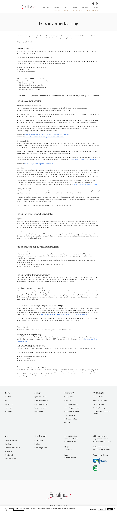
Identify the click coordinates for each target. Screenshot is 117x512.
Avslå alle (101, 509)
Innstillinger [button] (93, 509)
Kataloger (8, 444)
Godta (109, 509)
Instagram (96, 450)
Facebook (106, 450)
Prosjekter (9, 451)
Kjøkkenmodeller (40, 397)
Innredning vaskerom (71, 412)
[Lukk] (115, 509)
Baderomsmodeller (41, 400)
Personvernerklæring (100, 455)
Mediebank (9, 455)
